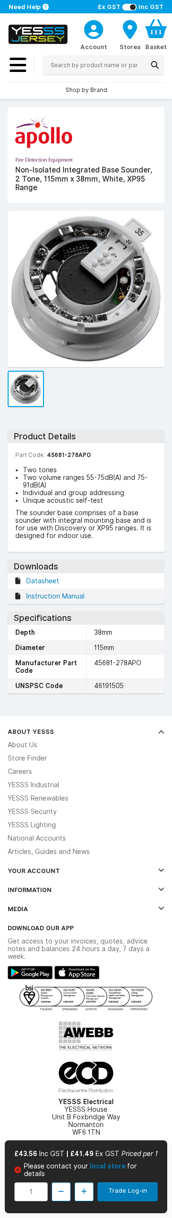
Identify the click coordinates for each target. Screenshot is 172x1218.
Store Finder (27, 758)
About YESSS (31, 731)
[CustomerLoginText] (93, 28)
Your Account (34, 870)
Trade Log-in (127, 1190)
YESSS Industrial (33, 785)
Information (30, 889)
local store (108, 1166)
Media (18, 909)
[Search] (154, 64)
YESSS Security (32, 811)
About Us (22, 745)
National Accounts (37, 838)
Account (93, 47)
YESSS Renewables (38, 798)
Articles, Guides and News (49, 851)
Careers (20, 771)
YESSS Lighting (32, 825)
